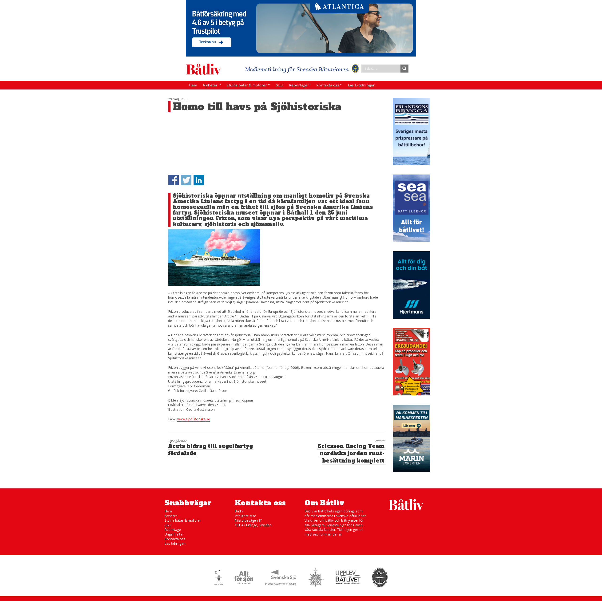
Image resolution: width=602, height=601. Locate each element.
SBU (279, 85)
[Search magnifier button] (404, 69)
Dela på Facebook (173, 180)
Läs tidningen (175, 543)
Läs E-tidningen (361, 85)
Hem (193, 85)
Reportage (298, 85)
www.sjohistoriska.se (193, 419)
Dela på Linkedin (199, 180)
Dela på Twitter (186, 180)
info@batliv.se (245, 516)
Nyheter (210, 85)
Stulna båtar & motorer (246, 85)
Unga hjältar (174, 534)
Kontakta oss (327, 85)
